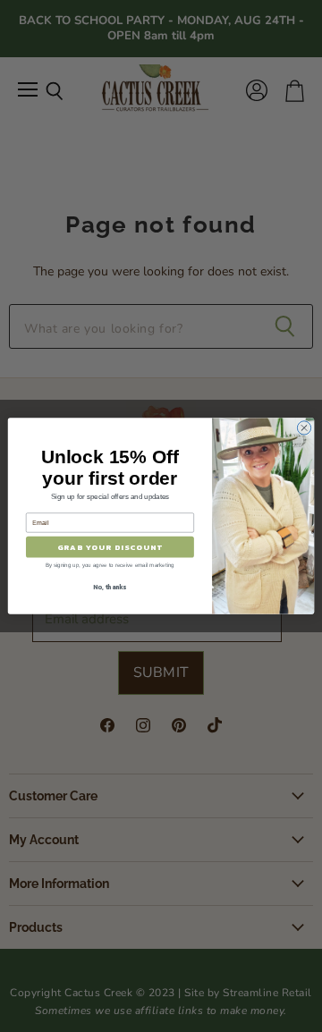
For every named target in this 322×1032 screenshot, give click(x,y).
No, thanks (109, 587)
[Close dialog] (303, 428)
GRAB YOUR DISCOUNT (110, 547)
